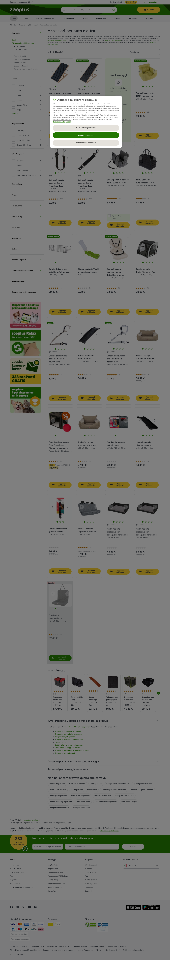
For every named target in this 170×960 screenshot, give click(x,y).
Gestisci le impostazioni (86, 128)
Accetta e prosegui (85, 135)
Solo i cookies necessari (86, 143)
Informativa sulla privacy (62, 122)
